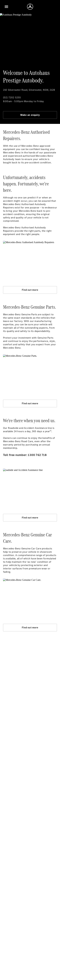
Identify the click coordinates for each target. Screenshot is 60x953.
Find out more (30, 289)
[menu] (6, 7)
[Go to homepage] (30, 6)
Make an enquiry (30, 115)
